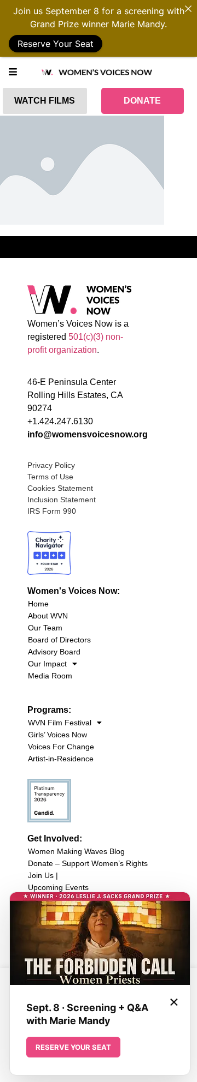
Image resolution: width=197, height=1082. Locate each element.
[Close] (188, 8)
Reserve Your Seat (56, 43)
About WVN (48, 615)
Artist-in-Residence (61, 758)
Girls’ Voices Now (57, 734)
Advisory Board (54, 651)
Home (38, 603)
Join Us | (43, 875)
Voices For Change (61, 746)
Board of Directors (59, 639)
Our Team (45, 627)
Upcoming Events (58, 887)
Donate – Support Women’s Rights (88, 863)
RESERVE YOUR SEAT (73, 1047)
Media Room (50, 675)
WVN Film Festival (59, 722)
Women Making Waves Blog (76, 851)
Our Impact (47, 663)
